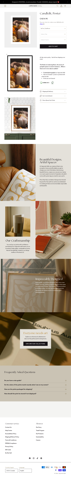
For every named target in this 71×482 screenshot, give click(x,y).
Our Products (39, 433)
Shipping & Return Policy (12, 436)
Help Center (8, 430)
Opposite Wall (62, 473)
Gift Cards (8, 449)
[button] (5, 6)
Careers (38, 440)
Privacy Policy (9, 446)
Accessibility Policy (10, 433)
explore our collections (35, 344)
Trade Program (40, 430)
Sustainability (40, 436)
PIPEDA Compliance (11, 443)
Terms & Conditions (10, 440)
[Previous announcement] (3, 2)
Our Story (38, 427)
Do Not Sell (8, 453)
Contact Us (8, 427)
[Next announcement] (68, 2)
